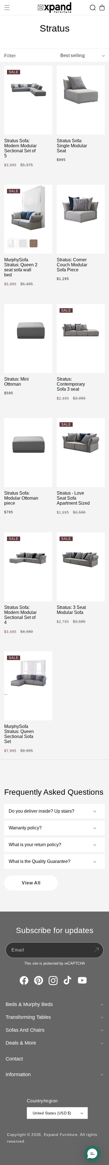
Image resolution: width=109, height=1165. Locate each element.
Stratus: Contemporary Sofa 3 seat (71, 384)
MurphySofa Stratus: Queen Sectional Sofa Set (19, 734)
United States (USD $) (52, 1113)
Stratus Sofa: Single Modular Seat (72, 145)
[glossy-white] (12, 243)
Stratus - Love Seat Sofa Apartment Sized (73, 498)
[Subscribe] (96, 950)
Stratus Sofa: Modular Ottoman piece (21, 498)
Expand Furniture (61, 1134)
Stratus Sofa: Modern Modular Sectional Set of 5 (20, 148)
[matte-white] (23, 243)
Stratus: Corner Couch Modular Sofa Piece (72, 264)
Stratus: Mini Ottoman (16, 381)
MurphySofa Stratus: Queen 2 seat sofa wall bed (20, 267)
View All (31, 883)
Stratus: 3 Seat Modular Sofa (71, 610)
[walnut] (33, 243)
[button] (7, 7)
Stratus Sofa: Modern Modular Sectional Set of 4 (20, 615)
